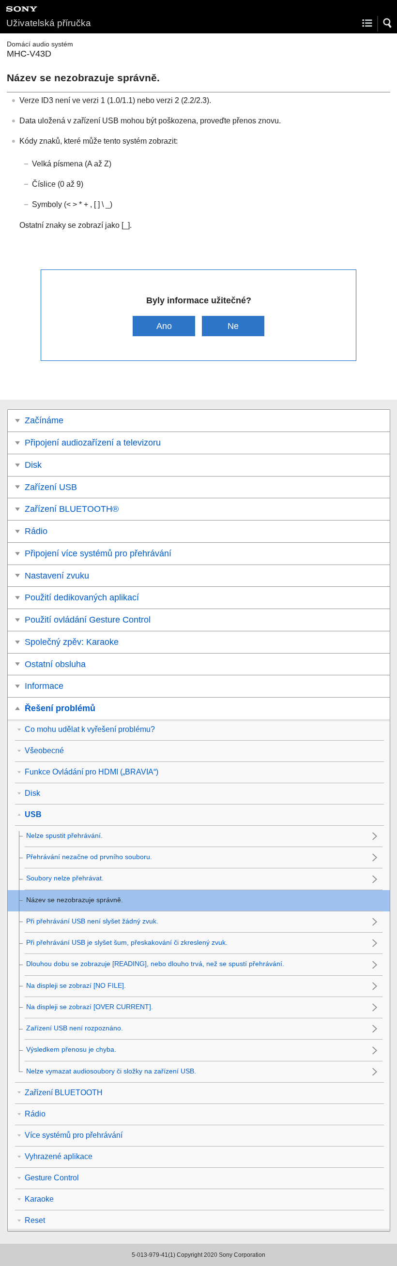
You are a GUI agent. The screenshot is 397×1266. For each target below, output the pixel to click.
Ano (164, 326)
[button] (388, 23)
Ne (233, 326)
